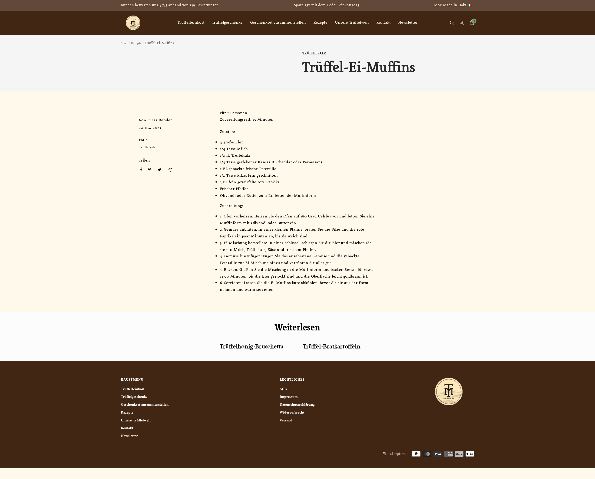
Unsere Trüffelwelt (352, 22)
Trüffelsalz (314, 53)
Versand (286, 421)
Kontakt (383, 22)
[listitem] (141, 170)
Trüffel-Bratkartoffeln (331, 346)
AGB (283, 389)
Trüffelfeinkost (191, 22)
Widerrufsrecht (292, 413)
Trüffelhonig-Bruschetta (252, 346)
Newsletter (408, 22)
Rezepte (320, 22)
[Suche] (452, 23)
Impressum (289, 397)
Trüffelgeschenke (227, 22)
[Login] (462, 23)
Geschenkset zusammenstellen (278, 22)
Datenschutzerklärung (297, 405)
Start (124, 43)
